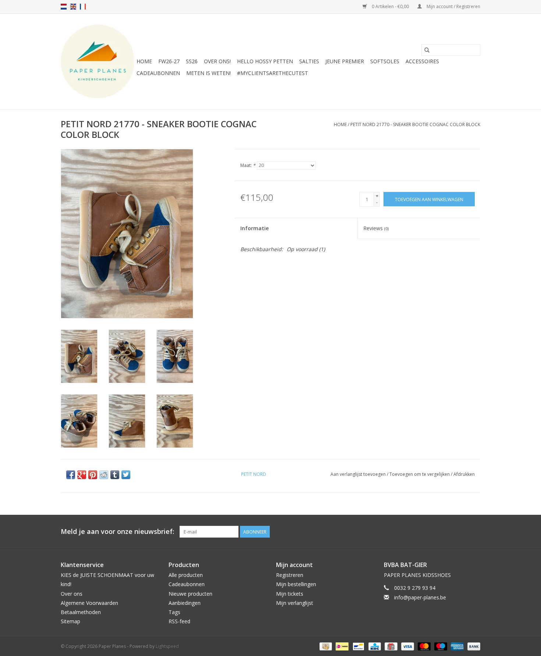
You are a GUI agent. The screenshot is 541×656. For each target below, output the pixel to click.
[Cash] (325, 646)
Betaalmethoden (81, 612)
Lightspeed (167, 646)
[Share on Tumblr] (114, 474)
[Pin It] (92, 474)
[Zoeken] (426, 50)
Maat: (247, 165)
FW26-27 (169, 61)
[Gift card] (390, 646)
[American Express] (456, 646)
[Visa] (407, 646)
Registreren (289, 574)
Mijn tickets (289, 593)
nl (64, 7)
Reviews (376, 228)
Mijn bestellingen (296, 584)
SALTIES (309, 61)
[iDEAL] (341, 646)
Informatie (254, 228)
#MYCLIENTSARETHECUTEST (272, 72)
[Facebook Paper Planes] (461, 532)
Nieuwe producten (190, 593)
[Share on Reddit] (103, 474)
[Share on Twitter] (125, 474)
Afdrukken (464, 474)
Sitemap (70, 621)
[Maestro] (440, 646)
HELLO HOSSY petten (265, 61)
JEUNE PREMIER (344, 61)
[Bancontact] (358, 646)
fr (83, 7)
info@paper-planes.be (420, 597)
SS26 (192, 61)
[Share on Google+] (81, 474)
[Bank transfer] (472, 646)
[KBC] (374, 646)
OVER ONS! (217, 61)
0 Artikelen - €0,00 (390, 6)
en (73, 7)
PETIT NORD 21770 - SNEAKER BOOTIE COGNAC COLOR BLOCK (415, 124)
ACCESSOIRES (422, 61)
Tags (174, 612)
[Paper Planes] (97, 61)
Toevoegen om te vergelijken (420, 474)
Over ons (71, 593)
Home (144, 61)
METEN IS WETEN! (208, 72)
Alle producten (186, 574)
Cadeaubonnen (158, 72)
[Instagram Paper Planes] (474, 532)
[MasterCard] (423, 646)
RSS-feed (179, 621)
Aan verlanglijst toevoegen (358, 474)
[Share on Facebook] (70, 474)
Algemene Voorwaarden (89, 602)
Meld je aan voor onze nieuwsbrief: (117, 531)
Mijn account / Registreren (452, 6)
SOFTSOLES (384, 61)
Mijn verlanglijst (294, 602)
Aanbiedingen (185, 602)
